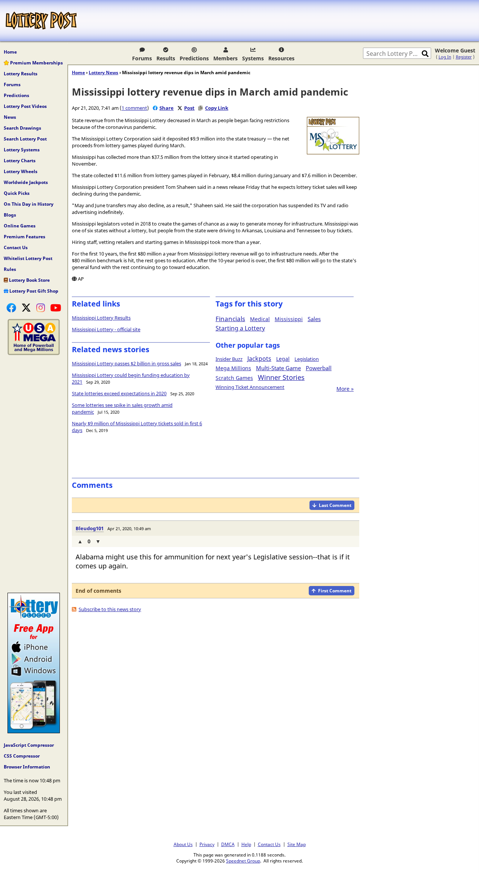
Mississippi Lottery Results (101, 317)
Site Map (296, 844)
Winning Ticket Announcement (250, 387)
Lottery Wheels (20, 171)
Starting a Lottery (240, 328)
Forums (142, 58)
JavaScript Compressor (29, 745)
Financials (230, 318)
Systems (253, 58)
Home (10, 52)
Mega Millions (233, 368)
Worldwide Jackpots (26, 182)
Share (166, 108)
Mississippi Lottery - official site (106, 329)
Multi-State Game (278, 368)
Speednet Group (243, 861)
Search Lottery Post (25, 139)
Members (225, 58)
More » (345, 388)
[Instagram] (41, 307)
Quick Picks (17, 193)
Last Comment (335, 505)
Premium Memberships (36, 63)
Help (246, 844)
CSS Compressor (22, 756)
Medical (260, 319)
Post (189, 108)
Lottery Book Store (29, 280)
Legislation (307, 359)
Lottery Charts (20, 160)
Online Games (20, 226)
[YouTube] (56, 307)
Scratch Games (234, 377)
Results (165, 58)
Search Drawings (22, 128)
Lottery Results (20, 73)
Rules (10, 269)
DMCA (228, 844)
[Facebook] (11, 307)
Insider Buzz (229, 359)
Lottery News (103, 72)
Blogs (10, 215)
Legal (283, 358)
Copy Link (216, 108)
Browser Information (27, 767)
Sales (314, 319)
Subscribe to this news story (110, 609)
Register (464, 57)
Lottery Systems (22, 149)
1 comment (134, 108)
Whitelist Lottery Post (28, 258)
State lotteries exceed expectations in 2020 (119, 393)
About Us (183, 844)
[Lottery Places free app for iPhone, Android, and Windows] (33, 731)
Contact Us (16, 247)
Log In (445, 57)
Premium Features (24, 236)
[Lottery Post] (41, 21)
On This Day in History (29, 204)
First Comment (334, 590)
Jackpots (259, 358)
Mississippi (289, 319)
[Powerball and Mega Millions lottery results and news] (33, 353)
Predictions (194, 58)
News (10, 117)
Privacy (206, 844)
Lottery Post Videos (25, 106)
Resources (281, 58)
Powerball (319, 368)
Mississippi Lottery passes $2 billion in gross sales (126, 363)
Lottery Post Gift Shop (33, 291)
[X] (26, 307)
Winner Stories (281, 377)
